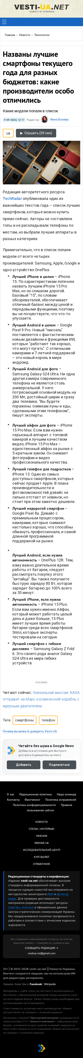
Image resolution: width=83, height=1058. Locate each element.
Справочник (41, 864)
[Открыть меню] (4, 22)
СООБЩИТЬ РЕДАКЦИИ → (41, 948)
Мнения (41, 836)
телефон (48, 720)
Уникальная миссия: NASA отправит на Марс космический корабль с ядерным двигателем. (41, 699)
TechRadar (12, 198)
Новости (41, 822)
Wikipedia (50, 984)
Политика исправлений (60, 800)
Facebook (36, 984)
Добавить (23, 764)
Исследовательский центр (41, 850)
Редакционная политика (35, 794)
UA (8, 133)
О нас (10, 794)
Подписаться (59, 764)
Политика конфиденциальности (34, 805)
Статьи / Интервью (41, 829)
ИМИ (50, 894)
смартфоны (24, 720)
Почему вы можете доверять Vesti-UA (30, 731)
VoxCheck (27, 907)
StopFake (14, 907)
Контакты (13, 800)
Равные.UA (41, 843)
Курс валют (41, 857)
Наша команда (66, 794)
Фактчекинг (32, 800)
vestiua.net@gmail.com (41, 953)
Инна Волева (59, 119)
